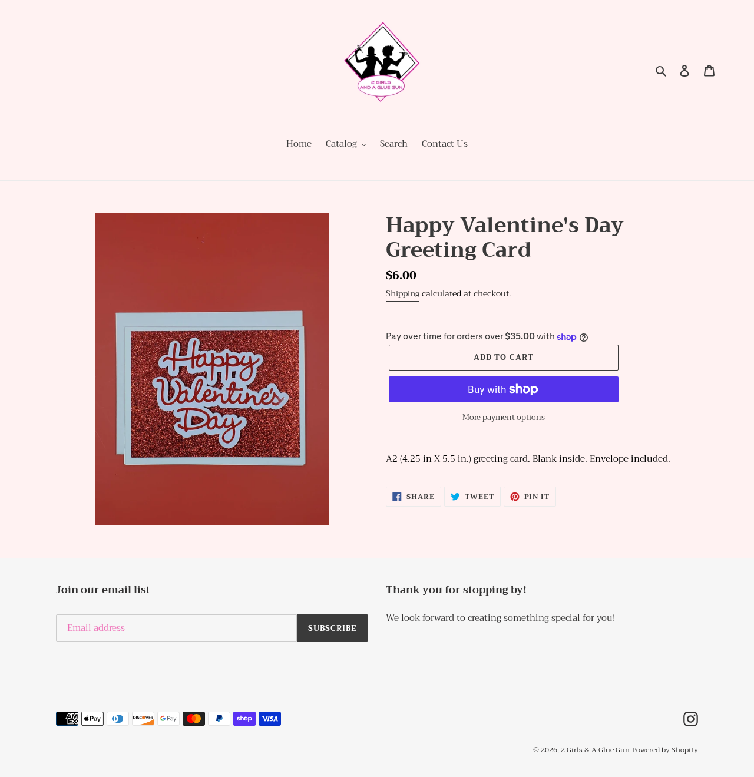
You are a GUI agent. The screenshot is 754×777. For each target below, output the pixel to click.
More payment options (503, 418)
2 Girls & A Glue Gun (595, 750)
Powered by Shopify (665, 750)
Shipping (402, 293)
